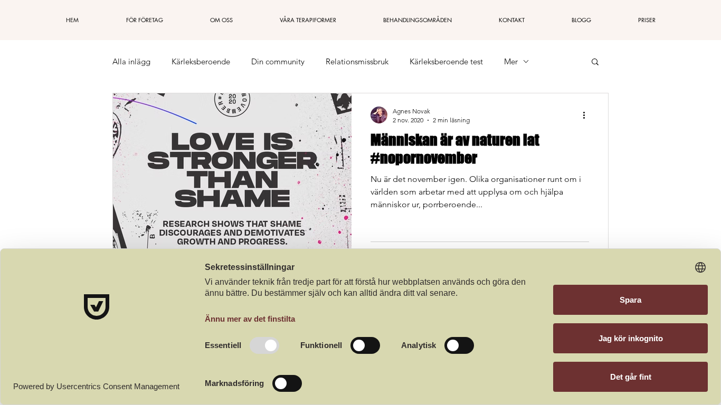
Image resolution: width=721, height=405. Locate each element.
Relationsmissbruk (357, 61)
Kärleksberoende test (446, 61)
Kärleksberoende (201, 61)
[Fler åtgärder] (587, 115)
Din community (278, 61)
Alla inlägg (131, 61)
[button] (595, 62)
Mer (511, 61)
